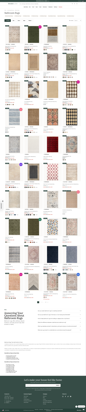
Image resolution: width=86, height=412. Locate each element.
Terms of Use (36, 409)
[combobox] (77, 20)
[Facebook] (65, 396)
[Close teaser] (2, 201)
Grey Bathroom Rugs (10, 367)
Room (37, 6)
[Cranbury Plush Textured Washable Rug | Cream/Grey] (33, 199)
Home (5, 10)
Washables (50, 6)
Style (40, 6)
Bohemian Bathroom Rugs (11, 355)
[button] (7, 20)
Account (25, 397)
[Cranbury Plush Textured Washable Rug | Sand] (33, 117)
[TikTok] (68, 396)
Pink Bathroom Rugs (10, 366)
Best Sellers (26, 6)
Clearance (60, 6)
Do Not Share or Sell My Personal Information (57, 409)
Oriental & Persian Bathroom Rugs (12, 359)
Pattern (30, 20)
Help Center (26, 396)
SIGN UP (57, 385)
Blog (44, 397)
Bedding (55, 6)
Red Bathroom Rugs (10, 368)
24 (45, 302)
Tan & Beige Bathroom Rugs (11, 371)
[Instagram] (62, 396)
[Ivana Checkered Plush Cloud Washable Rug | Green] (33, 227)
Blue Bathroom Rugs (10, 364)
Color (33, 6)
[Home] (13, 3)
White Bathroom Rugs (10, 370)
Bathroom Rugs (17, 10)
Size (30, 6)
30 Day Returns (26, 399)
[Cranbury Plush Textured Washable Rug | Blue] (52, 254)
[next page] (48, 302)
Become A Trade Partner (47, 402)
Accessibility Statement (47, 400)
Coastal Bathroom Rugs (10, 356)
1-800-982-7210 (7, 396)
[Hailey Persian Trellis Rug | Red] (52, 144)
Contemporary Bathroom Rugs (12, 357)
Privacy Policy (41, 409)
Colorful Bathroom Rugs (10, 372)
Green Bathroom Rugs (10, 365)
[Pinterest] (70, 396)
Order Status (26, 402)
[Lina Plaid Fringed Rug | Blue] (14, 254)
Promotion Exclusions (28, 400)
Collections (45, 6)
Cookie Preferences (49, 410)
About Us (44, 396)
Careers (44, 399)
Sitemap (44, 403)
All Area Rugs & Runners (10, 10)
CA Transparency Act (47, 409)
